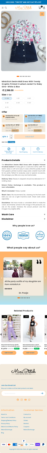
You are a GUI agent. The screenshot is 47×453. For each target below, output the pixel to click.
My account (27, 417)
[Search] (6, 7)
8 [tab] (29, 76)
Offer (4, 111)
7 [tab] (28, 76)
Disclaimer (8, 218)
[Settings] (43, 7)
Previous (1, 278)
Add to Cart (9, 353)
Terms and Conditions (8, 417)
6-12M (7, 98)
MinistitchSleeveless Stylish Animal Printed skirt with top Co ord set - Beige (32, 345)
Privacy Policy (5, 423)
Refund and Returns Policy (9, 427)
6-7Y (7, 107)
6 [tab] (26, 76)
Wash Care (8, 214)
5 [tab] (25, 76)
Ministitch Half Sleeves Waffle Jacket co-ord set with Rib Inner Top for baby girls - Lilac (10, 345)
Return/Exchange (6, 430)
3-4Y (7, 103)
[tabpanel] (23, 41)
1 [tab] (18, 297)
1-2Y (18, 98)
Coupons (26, 427)
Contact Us (27, 414)
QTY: (4, 136)
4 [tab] (23, 76)
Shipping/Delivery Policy (8, 420)
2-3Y (29, 98)
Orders (26, 420)
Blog (2, 433)
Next (45, 278)
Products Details (11, 160)
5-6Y (29, 103)
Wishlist (26, 423)
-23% (4, 317)
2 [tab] (20, 76)
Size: (6, 94)
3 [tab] (21, 76)
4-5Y (18, 103)
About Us (4, 414)
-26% (26, 317)
